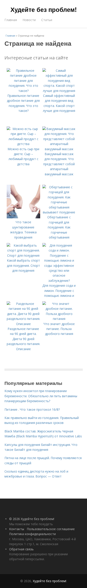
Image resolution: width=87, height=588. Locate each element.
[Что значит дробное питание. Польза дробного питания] (59, 319)
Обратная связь (21, 549)
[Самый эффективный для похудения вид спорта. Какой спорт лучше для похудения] (59, 91)
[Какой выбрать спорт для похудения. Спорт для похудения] (23, 255)
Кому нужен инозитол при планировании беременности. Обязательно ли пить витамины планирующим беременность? (40, 396)
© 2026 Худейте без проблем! (31, 519)
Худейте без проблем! (43, 9)
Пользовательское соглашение (51, 529)
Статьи (46, 20)
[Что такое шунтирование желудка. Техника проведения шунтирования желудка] (23, 217)
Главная (10, 20)
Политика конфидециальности (32, 534)
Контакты (16, 529)
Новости (29, 20)
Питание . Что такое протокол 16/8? (32, 409)
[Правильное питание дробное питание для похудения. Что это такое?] (23, 91)
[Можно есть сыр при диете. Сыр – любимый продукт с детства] (23, 144)
